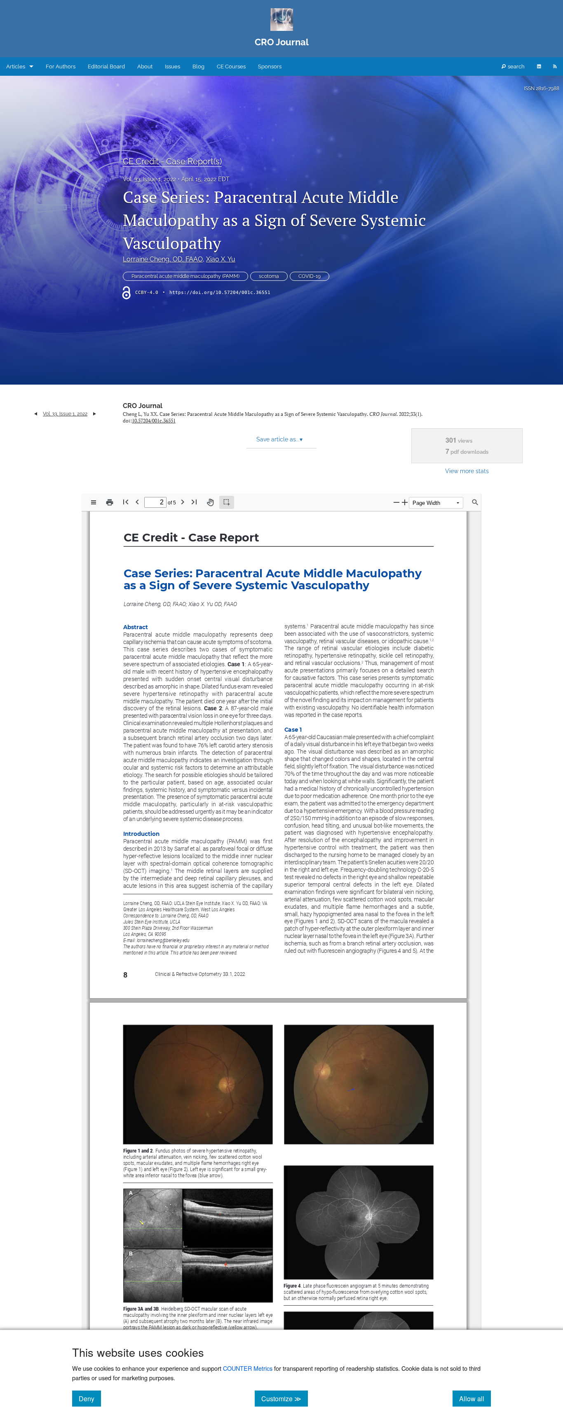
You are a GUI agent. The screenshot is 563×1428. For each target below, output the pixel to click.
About (144, 66)
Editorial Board (106, 66)
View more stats (467, 470)
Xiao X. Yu (220, 259)
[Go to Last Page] (194, 502)
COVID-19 (309, 276)
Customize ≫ (284, 1398)
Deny (90, 1398)
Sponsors (270, 66)
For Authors (60, 66)
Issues (172, 66)
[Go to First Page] (126, 502)
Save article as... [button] (279, 439)
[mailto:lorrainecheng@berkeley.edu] (163, 940)
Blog (198, 66)
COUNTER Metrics (247, 1368)
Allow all (475, 1398)
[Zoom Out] (396, 502)
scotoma (269, 276)
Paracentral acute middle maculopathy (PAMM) (185, 276)
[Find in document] (475, 502)
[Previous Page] (137, 502)
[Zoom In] (405, 502)
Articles (15, 66)
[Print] (109, 502)
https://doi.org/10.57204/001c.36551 (219, 292)
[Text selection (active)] (226, 502)
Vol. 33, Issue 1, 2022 (149, 179)
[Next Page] (183, 502)
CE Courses (231, 66)
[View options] (94, 502)
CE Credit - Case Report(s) (172, 161)
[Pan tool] (210, 502)
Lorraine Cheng (163, 259)
